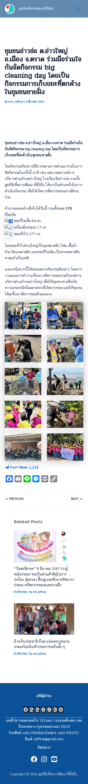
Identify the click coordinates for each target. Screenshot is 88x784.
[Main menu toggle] (78, 9)
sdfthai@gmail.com (48, 738)
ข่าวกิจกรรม (20, 591)
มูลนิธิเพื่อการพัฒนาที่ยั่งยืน (36, 8)
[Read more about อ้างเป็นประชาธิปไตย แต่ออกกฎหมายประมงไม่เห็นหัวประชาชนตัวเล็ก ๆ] (44, 618)
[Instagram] (44, 759)
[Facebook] (34, 759)
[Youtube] (54, 759)
